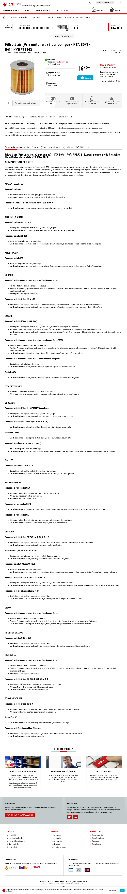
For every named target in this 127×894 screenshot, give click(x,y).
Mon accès (95, 841)
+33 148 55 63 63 (107, 3)
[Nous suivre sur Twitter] (69, 817)
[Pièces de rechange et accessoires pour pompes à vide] (12, 4)
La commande (57, 841)
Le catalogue (56, 835)
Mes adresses (96, 844)
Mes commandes (97, 835)
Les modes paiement (59, 847)
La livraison (56, 844)
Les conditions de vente (17, 841)
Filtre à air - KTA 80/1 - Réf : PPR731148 (112, 51)
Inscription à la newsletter (19, 815)
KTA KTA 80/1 (33, 53)
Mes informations (98, 838)
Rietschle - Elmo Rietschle (15, 53)
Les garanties (56, 838)
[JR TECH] (3, 17)
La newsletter (13, 847)
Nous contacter (14, 844)
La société (12, 835)
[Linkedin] (75, 817)
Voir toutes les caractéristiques (25, 103)
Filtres (43, 53)
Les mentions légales (16, 838)
